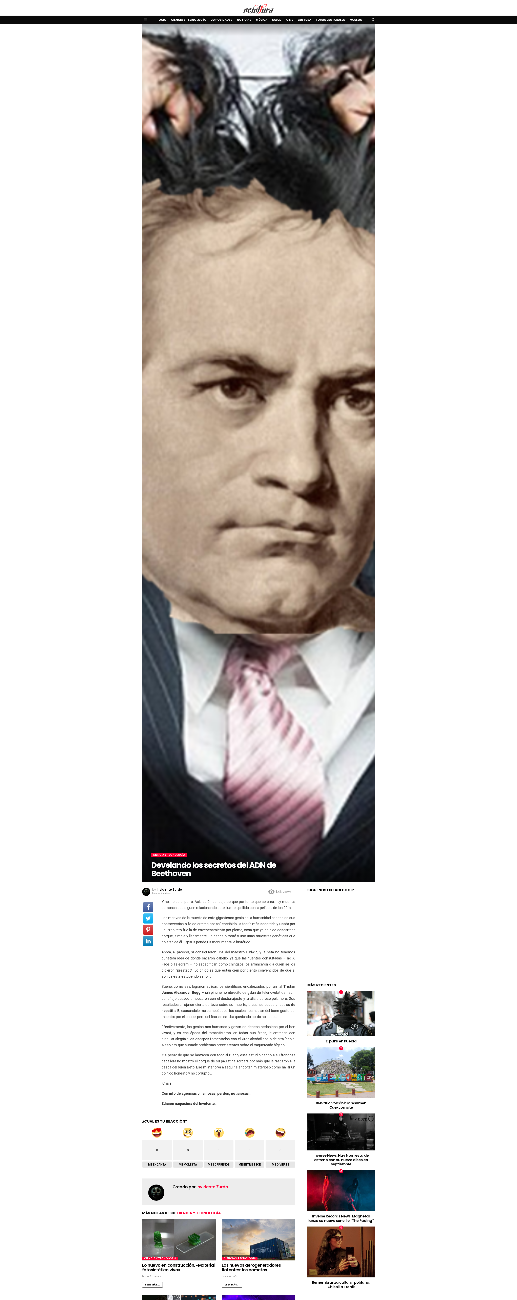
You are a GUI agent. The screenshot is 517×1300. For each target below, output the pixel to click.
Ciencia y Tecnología (188, 20)
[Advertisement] (341, 941)
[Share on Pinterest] (148, 930)
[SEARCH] (373, 20)
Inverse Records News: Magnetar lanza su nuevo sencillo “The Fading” (341, 1218)
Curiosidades (221, 20)
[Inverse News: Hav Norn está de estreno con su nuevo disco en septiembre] (341, 1131)
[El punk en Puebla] (341, 1013)
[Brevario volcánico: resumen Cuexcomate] (341, 1072)
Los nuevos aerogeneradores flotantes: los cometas (251, 1267)
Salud (277, 20)
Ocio (162, 20)
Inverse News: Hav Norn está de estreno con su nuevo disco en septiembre (341, 1159)
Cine (289, 20)
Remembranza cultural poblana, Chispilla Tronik (341, 1284)
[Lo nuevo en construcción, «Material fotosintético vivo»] (179, 1239)
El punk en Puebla (341, 1040)
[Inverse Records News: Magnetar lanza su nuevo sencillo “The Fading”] (341, 1190)
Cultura (304, 20)
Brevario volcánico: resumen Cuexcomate (341, 1105)
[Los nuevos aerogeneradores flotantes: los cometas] (258, 1239)
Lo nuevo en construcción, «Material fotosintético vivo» (178, 1267)
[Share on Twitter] (148, 918)
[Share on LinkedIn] (148, 941)
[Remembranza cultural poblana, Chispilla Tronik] (341, 1252)
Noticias (244, 20)
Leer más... (152, 1284)
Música (261, 20)
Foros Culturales (330, 20)
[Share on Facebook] (148, 907)
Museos (356, 20)
